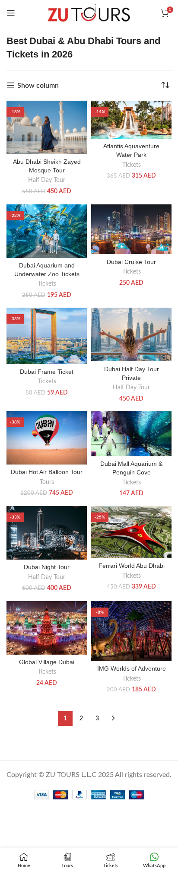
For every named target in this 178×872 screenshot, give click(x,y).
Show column (38, 85)
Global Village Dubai (46, 662)
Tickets (131, 165)
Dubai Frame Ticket (46, 371)
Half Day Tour (46, 180)
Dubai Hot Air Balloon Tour (47, 471)
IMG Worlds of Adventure (131, 668)
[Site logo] (89, 12)
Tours (47, 482)
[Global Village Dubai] (46, 628)
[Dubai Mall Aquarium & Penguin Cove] (131, 433)
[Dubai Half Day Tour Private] (131, 334)
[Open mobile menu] (10, 13)
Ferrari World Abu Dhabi (132, 565)
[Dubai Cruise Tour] (131, 229)
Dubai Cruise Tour (131, 261)
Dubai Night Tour (47, 566)
